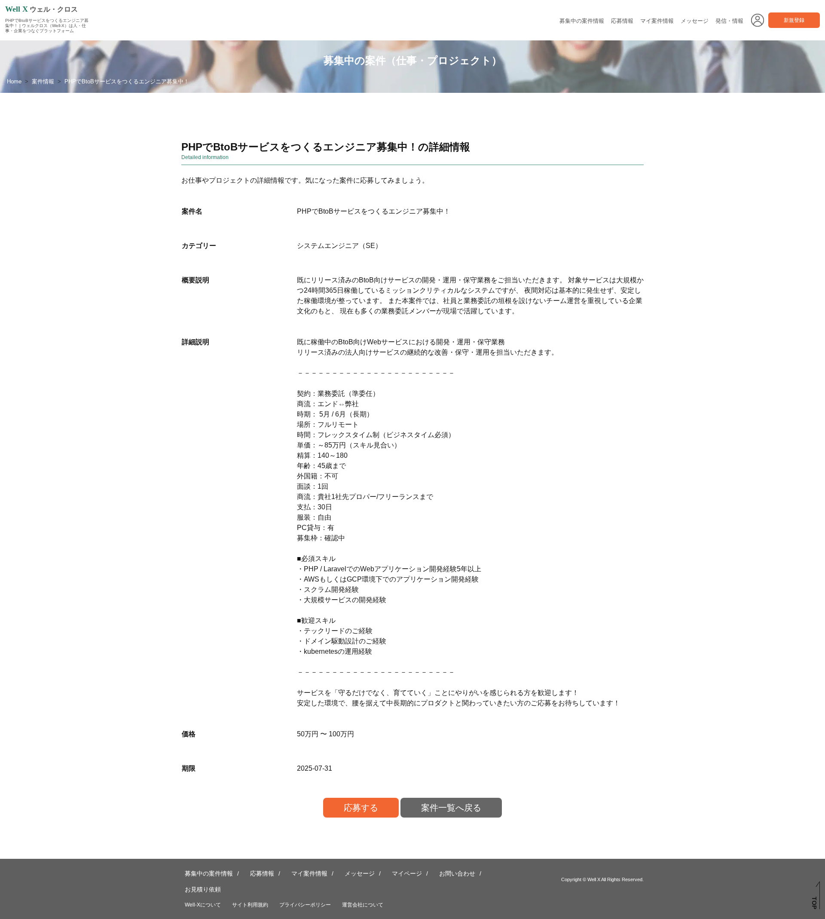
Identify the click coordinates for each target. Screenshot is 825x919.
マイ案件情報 (657, 21)
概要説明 (195, 280)
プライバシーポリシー (305, 905)
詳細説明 (195, 342)
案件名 (192, 211)
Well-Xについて (203, 905)
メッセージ (695, 21)
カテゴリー (199, 245)
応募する (361, 807)
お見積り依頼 (203, 889)
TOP (814, 903)
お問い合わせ (457, 873)
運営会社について (362, 905)
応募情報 (622, 21)
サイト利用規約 (250, 905)
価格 (189, 734)
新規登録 (794, 20)
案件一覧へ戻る (451, 807)
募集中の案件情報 (581, 21)
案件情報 (43, 81)
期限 (189, 768)
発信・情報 (729, 21)
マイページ (407, 873)
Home (14, 81)
